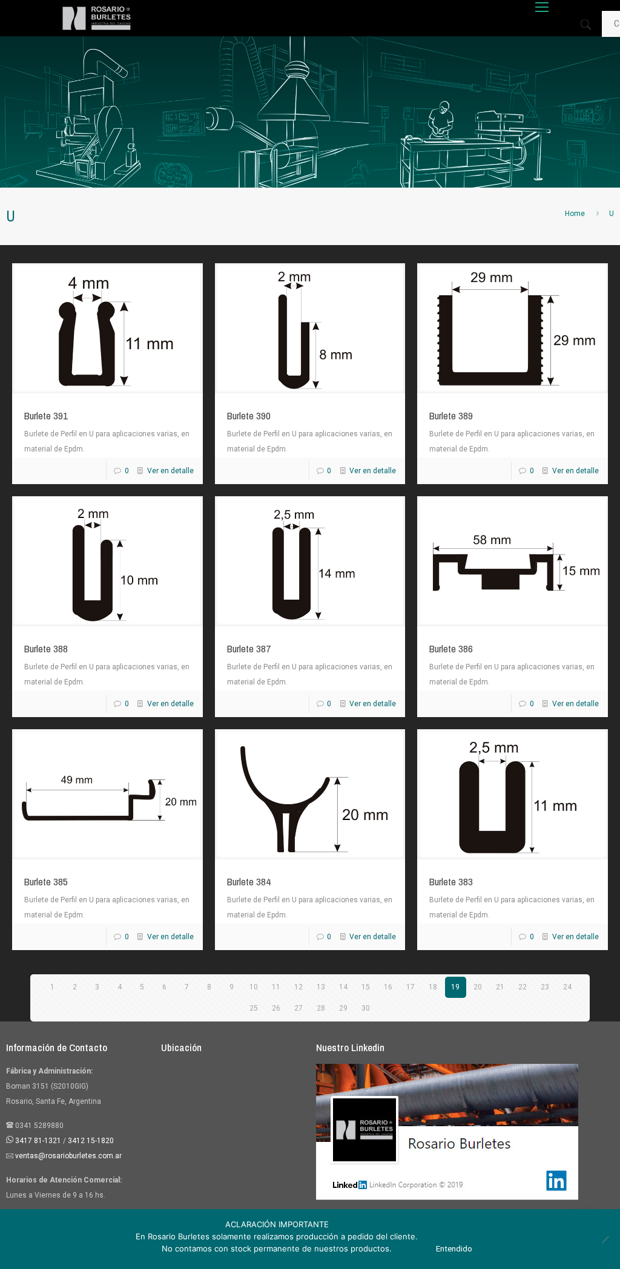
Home (575, 213)
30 (365, 1008)
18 (433, 987)
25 (253, 1008)
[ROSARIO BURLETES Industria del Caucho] (96, 18)
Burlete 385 (46, 881)
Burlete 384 (249, 881)
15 (365, 987)
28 (321, 1008)
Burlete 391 (46, 415)
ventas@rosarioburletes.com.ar (67, 1156)
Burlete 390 (249, 415)
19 (455, 987)
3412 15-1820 (91, 1140)
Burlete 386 (451, 648)
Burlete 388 (46, 648)
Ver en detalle (170, 471)
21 (500, 987)
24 (567, 987)
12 (298, 987)
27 (298, 1008)
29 (343, 1008)
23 (545, 987)
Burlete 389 (451, 415)
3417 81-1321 (38, 1140)
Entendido (454, 1248)
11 (276, 987)
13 (321, 987)
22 (522, 987)
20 (477, 987)
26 (276, 1008)
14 (343, 987)
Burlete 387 (249, 648)
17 (410, 987)
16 (388, 987)
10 (253, 987)
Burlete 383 (451, 881)
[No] (605, 1239)
